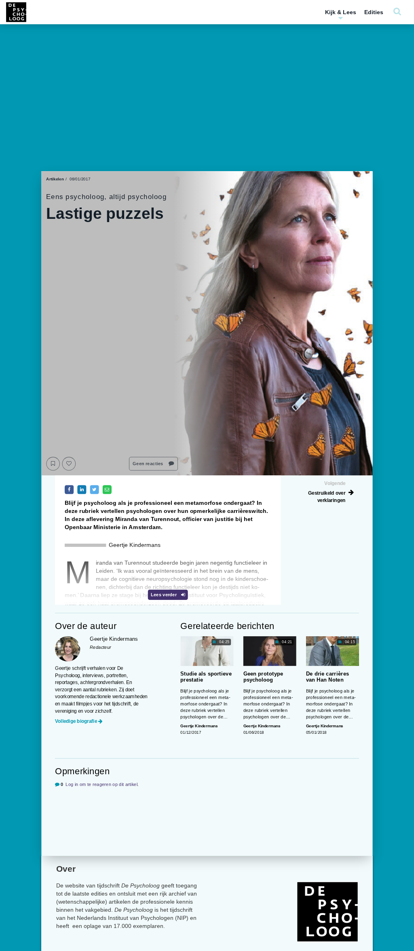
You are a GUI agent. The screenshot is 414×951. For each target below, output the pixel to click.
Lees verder (164, 594)
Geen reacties (148, 463)
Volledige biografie (76, 721)
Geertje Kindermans (199, 726)
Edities (373, 12)
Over (66, 868)
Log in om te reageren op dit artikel (101, 784)
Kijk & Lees (340, 12)
